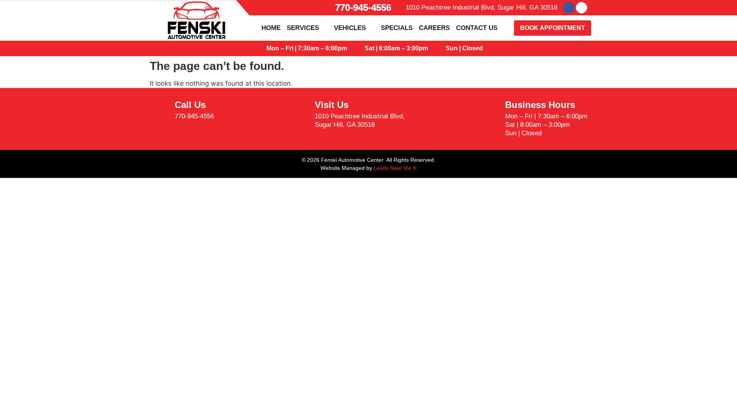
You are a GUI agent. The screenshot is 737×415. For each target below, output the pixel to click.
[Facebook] (569, 7)
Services (303, 28)
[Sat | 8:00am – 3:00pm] (357, 48)
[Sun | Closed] (438, 48)
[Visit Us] (299, 114)
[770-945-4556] (327, 7)
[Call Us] (159, 110)
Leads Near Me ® (394, 168)
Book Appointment (552, 28)
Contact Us (476, 28)
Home (271, 28)
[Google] (581, 7)
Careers (434, 28)
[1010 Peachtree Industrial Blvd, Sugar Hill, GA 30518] (400, 8)
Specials (397, 28)
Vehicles (350, 28)
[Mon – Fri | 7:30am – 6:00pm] (259, 48)
